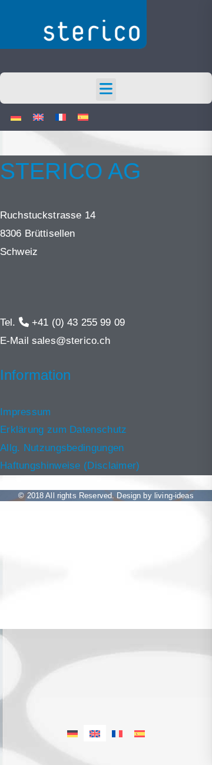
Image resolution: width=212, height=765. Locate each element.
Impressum (25, 412)
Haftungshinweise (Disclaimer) (70, 465)
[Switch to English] (38, 117)
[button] (106, 89)
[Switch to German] (16, 117)
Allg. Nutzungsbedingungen (62, 447)
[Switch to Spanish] (83, 117)
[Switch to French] (60, 117)
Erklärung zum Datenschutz (63, 429)
